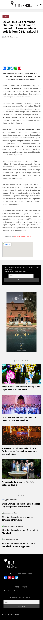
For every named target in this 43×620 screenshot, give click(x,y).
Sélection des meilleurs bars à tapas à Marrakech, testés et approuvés (18, 545)
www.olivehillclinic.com (22, 237)
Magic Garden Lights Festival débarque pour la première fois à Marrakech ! (21, 388)
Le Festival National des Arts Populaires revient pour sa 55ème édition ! (19, 419)
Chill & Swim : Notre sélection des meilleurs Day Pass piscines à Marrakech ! (21, 505)
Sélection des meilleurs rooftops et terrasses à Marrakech (17, 518)
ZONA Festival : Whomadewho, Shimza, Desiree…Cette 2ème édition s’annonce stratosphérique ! (19, 451)
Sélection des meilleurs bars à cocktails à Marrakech (20, 531)
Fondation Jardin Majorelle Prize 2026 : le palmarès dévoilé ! (20, 483)
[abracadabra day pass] (21, 322)
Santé (6, 17)
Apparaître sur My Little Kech (13, 591)
